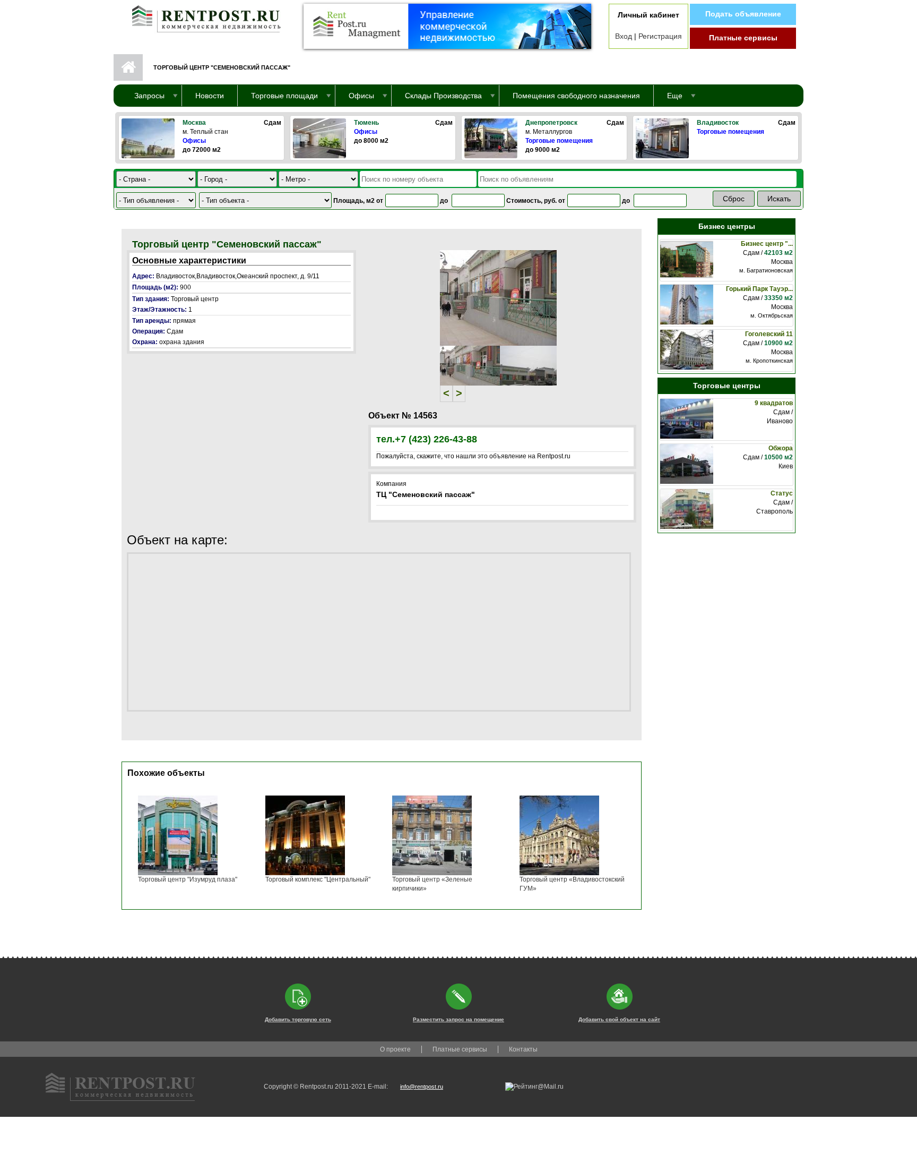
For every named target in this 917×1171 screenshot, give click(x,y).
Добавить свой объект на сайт (619, 1019)
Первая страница (128, 67)
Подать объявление (743, 14)
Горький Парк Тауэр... (759, 289)
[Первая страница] (201, 16)
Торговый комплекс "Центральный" (317, 879)
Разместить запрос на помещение (458, 1019)
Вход (623, 36)
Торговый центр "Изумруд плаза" (187, 879)
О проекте (395, 1049)
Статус (782, 493)
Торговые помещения (559, 140)
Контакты (523, 1049)
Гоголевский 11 (769, 334)
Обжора (780, 448)
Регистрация (660, 36)
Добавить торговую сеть (298, 1019)
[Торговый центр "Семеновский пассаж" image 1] (498, 297)
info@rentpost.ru (421, 1086)
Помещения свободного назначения (576, 95)
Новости (209, 95)
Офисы (194, 140)
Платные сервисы (743, 37)
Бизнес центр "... (767, 243)
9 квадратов (774, 403)
